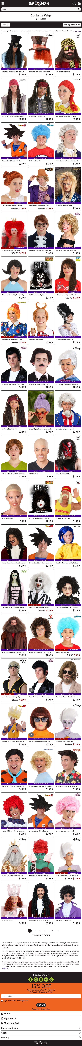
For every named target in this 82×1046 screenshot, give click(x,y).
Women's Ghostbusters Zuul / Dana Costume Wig (40, 652)
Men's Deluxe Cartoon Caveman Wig (13, 786)
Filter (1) (5, 25)
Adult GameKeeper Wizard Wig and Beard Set (13, 652)
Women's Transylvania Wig (64, 339)
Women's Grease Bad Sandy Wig (66, 250)
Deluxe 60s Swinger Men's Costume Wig (40, 250)
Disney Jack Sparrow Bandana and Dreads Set (12, 116)
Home (7, 1013)
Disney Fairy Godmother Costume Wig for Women (67, 384)
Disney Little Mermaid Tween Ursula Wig (67, 875)
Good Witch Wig (7, 920)
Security (5, 1037)
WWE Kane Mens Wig (63, 473)
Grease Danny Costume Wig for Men (13, 384)
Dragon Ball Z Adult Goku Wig (38, 831)
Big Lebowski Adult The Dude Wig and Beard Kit (66, 697)
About (4, 1033)
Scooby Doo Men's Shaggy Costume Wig (13, 473)
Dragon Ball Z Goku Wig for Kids (12, 161)
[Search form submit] (78, 9)
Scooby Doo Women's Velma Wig (39, 741)
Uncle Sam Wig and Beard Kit (65, 429)
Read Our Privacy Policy (41, 1009)
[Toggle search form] (74, 3)
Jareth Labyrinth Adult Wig (64, 205)
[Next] (58, 931)
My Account (10, 1018)
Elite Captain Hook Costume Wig (39, 920)
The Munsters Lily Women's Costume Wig (13, 607)
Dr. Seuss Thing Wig (35, 161)
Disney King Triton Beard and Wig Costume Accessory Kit (12, 875)
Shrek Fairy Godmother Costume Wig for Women (40, 429)
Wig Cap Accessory (8, 518)
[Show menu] (3, 4)
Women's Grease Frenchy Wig (65, 831)
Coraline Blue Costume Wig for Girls (67, 563)
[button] (79, 3)
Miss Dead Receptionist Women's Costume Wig (39, 875)
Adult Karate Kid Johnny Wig (11, 697)
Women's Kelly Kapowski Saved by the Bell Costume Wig (67, 295)
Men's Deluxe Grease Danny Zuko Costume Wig (39, 697)
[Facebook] (30, 979)
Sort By (70, 25)
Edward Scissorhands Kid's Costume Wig (67, 607)
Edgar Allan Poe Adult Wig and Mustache (38, 384)
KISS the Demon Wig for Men (38, 295)
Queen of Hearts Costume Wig (11, 250)
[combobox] (39, 9)
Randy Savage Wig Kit (63, 71)
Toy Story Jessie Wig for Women (66, 116)
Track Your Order (12, 1023)
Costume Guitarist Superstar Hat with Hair (13, 71)
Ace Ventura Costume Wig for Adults (67, 786)
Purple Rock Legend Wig (63, 920)
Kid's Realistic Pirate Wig (9, 429)
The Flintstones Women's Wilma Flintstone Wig (12, 205)
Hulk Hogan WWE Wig (63, 518)
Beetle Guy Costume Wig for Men (39, 607)
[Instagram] (41, 979)
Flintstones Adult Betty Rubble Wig (13, 295)
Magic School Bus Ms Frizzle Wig (12, 339)
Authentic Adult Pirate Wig (37, 116)
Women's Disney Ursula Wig (64, 741)
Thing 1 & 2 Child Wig (62, 652)
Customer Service (10, 1028)
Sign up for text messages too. (16, 1001)
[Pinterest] (36, 979)
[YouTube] (46, 979)
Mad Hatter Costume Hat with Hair (39, 71)
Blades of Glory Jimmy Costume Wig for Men (40, 786)
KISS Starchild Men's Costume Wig (39, 518)
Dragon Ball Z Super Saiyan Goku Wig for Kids (13, 741)
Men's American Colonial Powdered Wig (67, 161)
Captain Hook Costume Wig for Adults (13, 563)
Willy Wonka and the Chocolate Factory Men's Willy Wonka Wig (39, 205)
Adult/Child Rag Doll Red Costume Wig (13, 831)
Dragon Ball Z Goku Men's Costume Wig (40, 563)
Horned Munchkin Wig (36, 339)
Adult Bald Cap (34, 473)
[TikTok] (51, 979)
